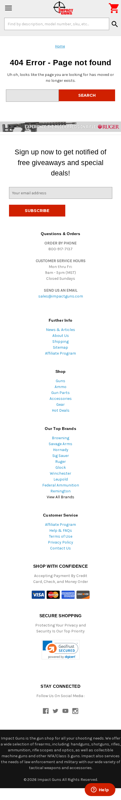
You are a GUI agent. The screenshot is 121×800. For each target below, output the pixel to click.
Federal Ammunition (60, 485)
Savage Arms (60, 443)
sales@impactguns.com (60, 296)
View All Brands (60, 497)
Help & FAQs (60, 530)
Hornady (60, 449)
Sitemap (60, 347)
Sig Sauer (60, 455)
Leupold (60, 479)
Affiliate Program (60, 353)
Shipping (60, 341)
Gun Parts (60, 392)
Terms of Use (60, 536)
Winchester (60, 473)
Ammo (60, 386)
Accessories (61, 398)
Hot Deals (61, 410)
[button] (60, 649)
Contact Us (60, 548)
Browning (60, 438)
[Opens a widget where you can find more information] (99, 790)
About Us (60, 335)
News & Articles (60, 329)
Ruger (60, 461)
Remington (60, 491)
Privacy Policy (60, 542)
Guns (60, 380)
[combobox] (56, 24)
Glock (60, 467)
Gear (60, 404)
